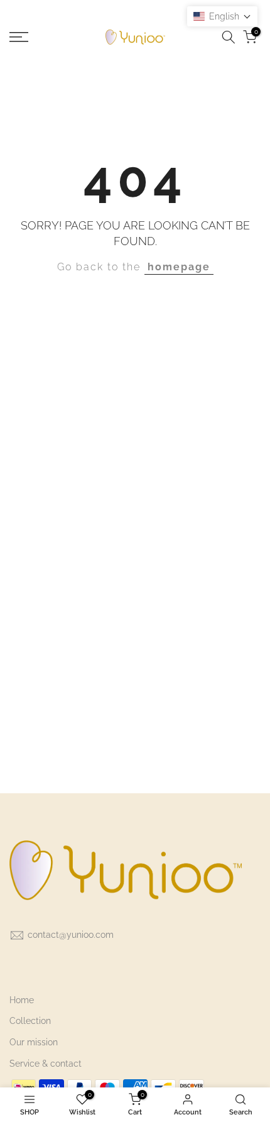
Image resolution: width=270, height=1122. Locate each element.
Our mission (33, 1042)
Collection (30, 1021)
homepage (179, 267)
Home (21, 1000)
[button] (222, 16)
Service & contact (45, 1064)
